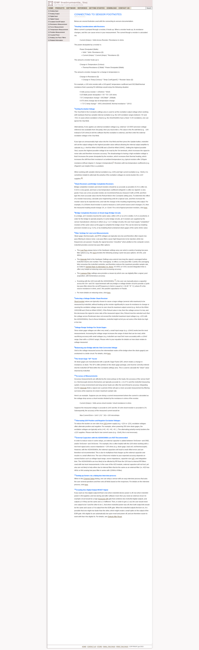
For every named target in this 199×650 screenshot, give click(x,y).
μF (133, 459)
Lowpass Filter (85, 273)
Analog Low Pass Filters (58, 37)
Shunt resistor (79, 301)
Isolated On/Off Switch (57, 22)
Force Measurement (56, 27)
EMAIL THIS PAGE (109, 646)
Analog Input (54, 11)
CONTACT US (91, 646)
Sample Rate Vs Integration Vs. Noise (99, 267)
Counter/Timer (55, 35)
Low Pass (83, 250)
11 (82, 178)
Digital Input (54, 16)
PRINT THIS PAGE (122, 646)
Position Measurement (57, 32)
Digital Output (54, 19)
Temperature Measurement (59, 29)
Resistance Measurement (58, 24)
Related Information (56, 40)
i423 (94, 253)
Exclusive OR (103, 499)
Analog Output (54, 14)
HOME (84, 646)
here (145, 208)
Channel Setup (89, 479)
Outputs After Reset (115, 517)
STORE (99, 646)
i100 (105, 424)
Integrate (83, 259)
